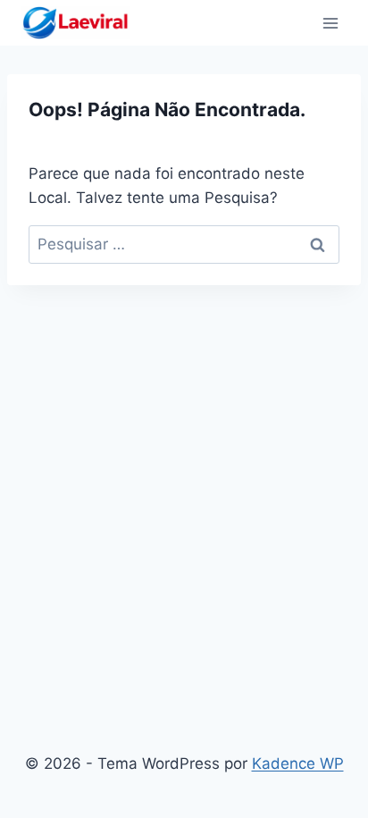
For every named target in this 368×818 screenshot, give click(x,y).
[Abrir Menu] (330, 23)
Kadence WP (298, 763)
